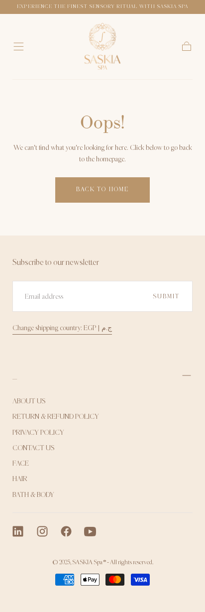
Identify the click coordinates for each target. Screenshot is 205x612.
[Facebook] (66, 531)
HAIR (19, 479)
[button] (18, 46)
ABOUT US (28, 401)
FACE (20, 463)
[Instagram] (42, 531)
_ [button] (14, 375)
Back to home (102, 189)
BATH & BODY (33, 494)
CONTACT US (33, 448)
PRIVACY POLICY (38, 432)
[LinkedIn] (18, 531)
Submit (166, 296)
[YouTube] (90, 531)
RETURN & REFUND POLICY (55, 416)
